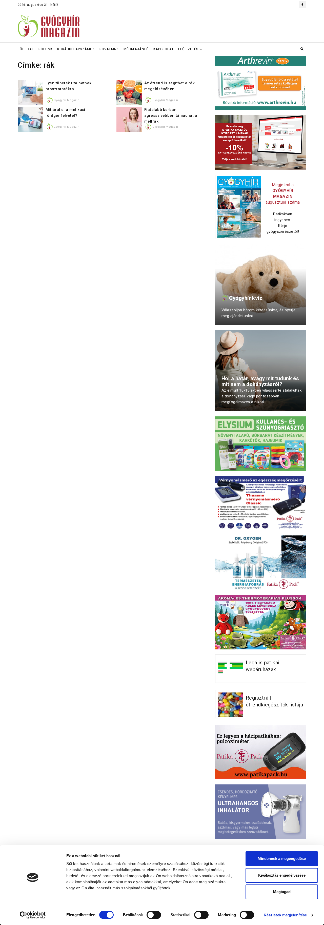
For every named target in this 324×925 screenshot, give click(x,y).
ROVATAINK (109, 49)
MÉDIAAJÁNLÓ (136, 49)
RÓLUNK (45, 49)
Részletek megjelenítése (285, 915)
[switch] (154, 915)
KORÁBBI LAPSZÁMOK (76, 49)
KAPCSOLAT (163, 49)
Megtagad (282, 892)
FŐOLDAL (26, 49)
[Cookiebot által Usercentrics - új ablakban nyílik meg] (33, 915)
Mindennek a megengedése (282, 858)
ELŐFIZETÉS (188, 49)
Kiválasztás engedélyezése (282, 875)
